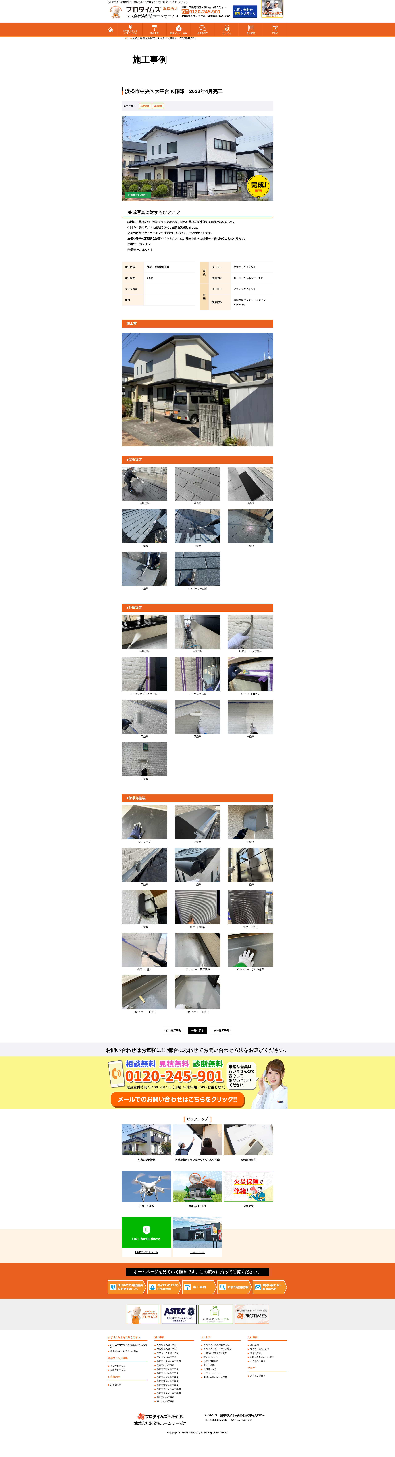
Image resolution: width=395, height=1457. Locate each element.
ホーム (128, 38)
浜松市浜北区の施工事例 (169, 1389)
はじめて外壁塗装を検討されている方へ (128, 1346)
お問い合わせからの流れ (262, 1357)
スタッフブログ (257, 1376)
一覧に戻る (197, 1030)
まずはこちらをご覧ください (130, 32)
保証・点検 (209, 1365)
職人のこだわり (211, 1357)
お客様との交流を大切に (215, 1353)
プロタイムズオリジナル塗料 (218, 1349)
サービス (227, 33)
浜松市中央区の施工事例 (169, 1361)
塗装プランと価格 (178, 33)
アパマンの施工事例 (166, 1357)
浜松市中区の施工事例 (168, 1377)
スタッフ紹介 (256, 1353)
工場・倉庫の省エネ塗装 (215, 1377)
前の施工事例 (173, 1030)
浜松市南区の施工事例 (168, 1385)
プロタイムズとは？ (260, 1349)
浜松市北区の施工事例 (168, 1373)
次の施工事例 (221, 1030)
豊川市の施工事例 (165, 1401)
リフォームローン (212, 1373)
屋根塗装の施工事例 (166, 1349)
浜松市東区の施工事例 (168, 1381)
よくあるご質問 (257, 1361)
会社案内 (251, 33)
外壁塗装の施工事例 (166, 1345)
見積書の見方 (210, 1369)
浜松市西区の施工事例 (168, 1369)
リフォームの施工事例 (168, 1353)
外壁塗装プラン (117, 1366)
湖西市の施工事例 (165, 1365)
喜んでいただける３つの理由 (124, 1351)
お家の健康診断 (211, 1361)
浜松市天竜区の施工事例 (169, 1393)
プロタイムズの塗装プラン (216, 1345)
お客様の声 (203, 33)
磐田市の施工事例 (165, 1397)
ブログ (275, 33)
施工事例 (154, 33)
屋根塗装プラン (117, 1370)
